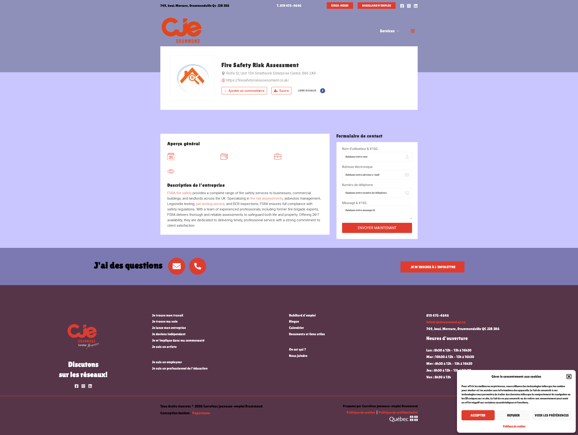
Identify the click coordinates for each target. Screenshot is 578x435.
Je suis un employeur (167, 362)
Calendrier (296, 328)
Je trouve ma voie (164, 321)
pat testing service (210, 204)
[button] (569, 376)
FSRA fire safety (179, 193)
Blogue (294, 321)
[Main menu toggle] (413, 31)
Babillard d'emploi (302, 315)
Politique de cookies (514, 426)
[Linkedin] (416, 6)
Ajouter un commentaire (246, 91)
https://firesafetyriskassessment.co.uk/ (257, 80)
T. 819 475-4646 (289, 5)
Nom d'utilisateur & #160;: (360, 149)
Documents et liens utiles (307, 334)
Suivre (284, 91)
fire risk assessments (266, 198)
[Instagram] (409, 6)
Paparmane (201, 413)
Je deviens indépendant (169, 334)
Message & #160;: (355, 203)
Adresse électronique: (357, 167)
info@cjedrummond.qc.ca (446, 322)
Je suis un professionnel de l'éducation (179, 368)
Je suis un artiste (164, 347)
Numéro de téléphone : (358, 185)
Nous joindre (298, 356)
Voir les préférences (552, 415)
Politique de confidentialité (398, 412)
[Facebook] (402, 6)
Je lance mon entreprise (169, 328)
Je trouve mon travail (167, 315)
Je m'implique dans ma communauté (178, 340)
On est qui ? (297, 349)
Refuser (513, 415)
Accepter (478, 415)
